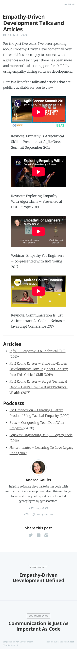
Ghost (71, 641)
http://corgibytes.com (40, 514)
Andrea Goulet (38, 480)
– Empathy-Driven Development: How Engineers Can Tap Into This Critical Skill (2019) (38, 369)
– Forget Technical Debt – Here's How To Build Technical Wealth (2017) (38, 387)
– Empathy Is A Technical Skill (37, 351)
